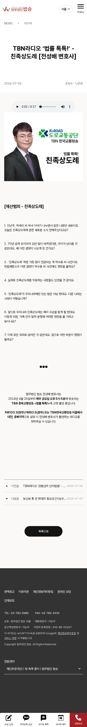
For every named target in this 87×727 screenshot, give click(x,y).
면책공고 (9, 591)
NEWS (8, 23)
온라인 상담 (64, 591)
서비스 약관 (10, 638)
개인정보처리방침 (43, 591)
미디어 (28, 23)
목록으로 (43, 531)
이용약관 (24, 591)
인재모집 (9, 600)
